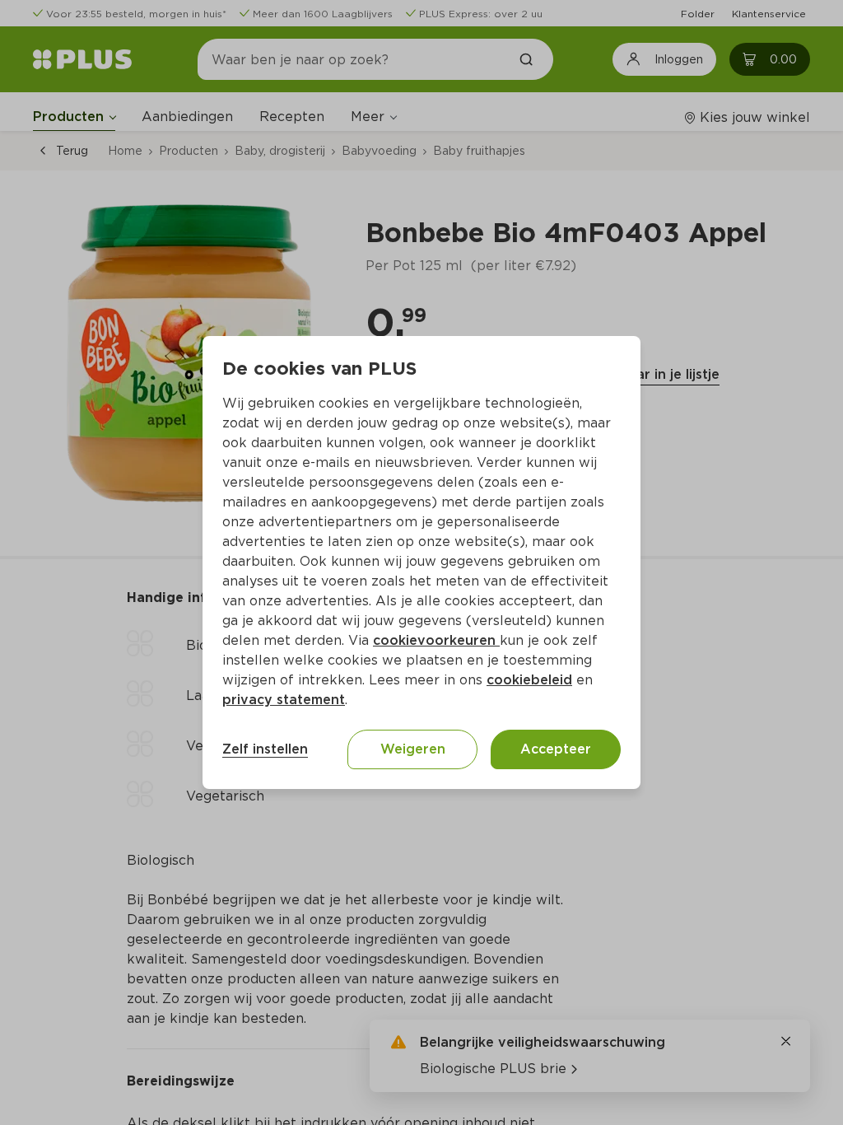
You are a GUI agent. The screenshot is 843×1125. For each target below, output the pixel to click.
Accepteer (555, 749)
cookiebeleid (529, 680)
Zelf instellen (265, 749)
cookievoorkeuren (436, 640)
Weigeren (412, 749)
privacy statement (283, 699)
